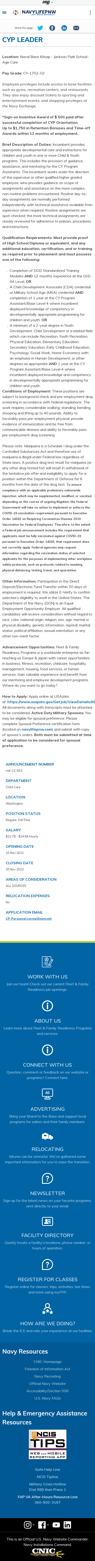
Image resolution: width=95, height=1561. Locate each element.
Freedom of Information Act (47, 1369)
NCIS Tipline (47, 1476)
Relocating (48, 1149)
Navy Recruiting (47, 1376)
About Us (47, 1021)
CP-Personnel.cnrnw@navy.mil (29, 918)
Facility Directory (47, 1235)
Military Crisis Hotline (47, 1484)
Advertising (47, 1109)
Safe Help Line (47, 1469)
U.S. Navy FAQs (47, 1398)
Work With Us (47, 976)
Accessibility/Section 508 (47, 1391)
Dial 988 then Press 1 (47, 1489)
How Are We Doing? (47, 1323)
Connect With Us (47, 1065)
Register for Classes (47, 1279)
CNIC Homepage (48, 1361)
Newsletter (47, 1193)
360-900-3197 (47, 1502)
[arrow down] (47, 2)
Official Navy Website (47, 1383)
